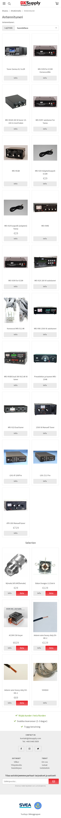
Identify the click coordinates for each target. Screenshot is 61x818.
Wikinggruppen (34, 814)
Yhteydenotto (16, 765)
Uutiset (44, 765)
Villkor (16, 762)
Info (15, 78)
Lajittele (8, 28)
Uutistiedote (44, 768)
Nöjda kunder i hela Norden (32, 715)
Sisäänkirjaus (16, 768)
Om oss (45, 762)
